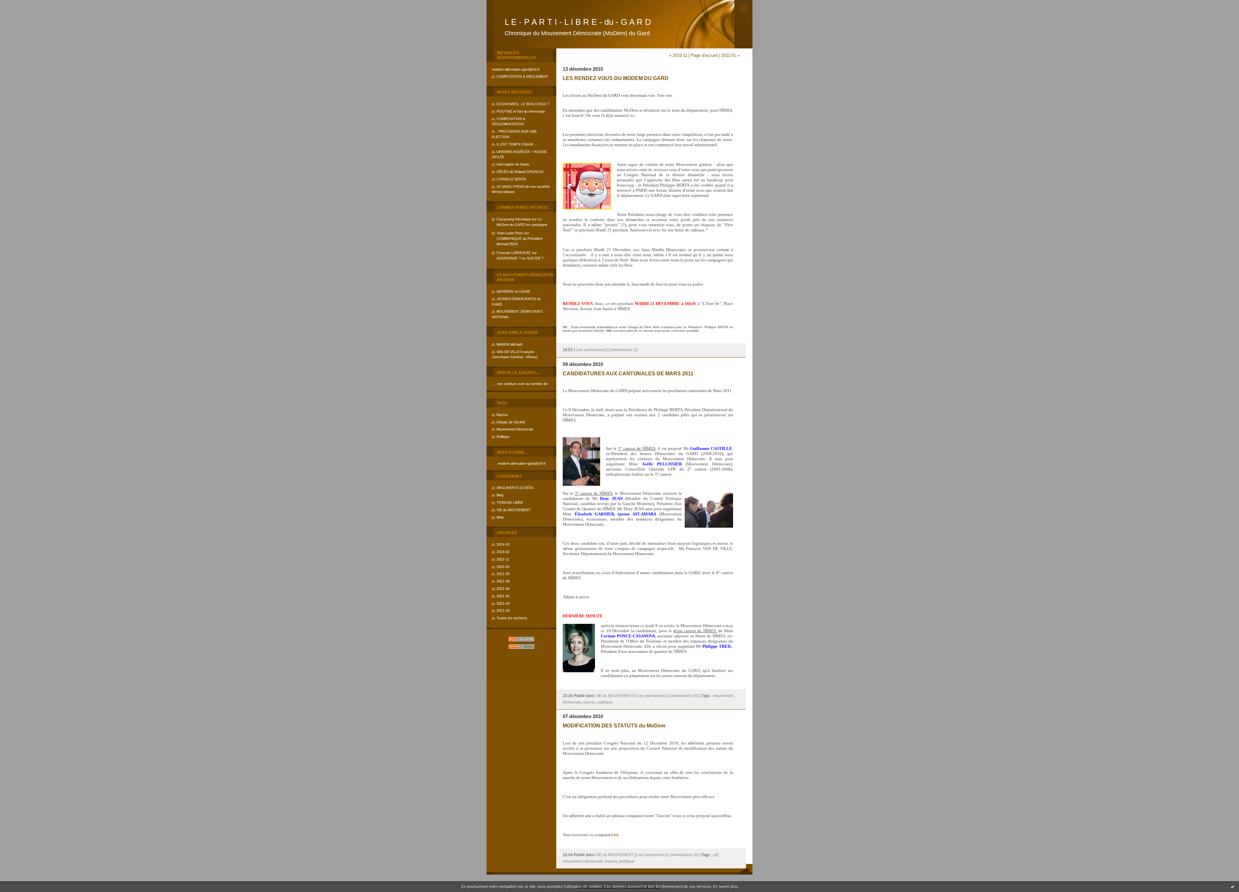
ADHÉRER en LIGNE (513, 291)
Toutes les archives (512, 618)
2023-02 (503, 552)
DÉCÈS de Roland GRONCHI (520, 172)
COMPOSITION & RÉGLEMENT (522, 76)
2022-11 (503, 559)
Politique (503, 437)
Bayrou (502, 415)
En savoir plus (725, 886)
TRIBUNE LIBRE (510, 502)
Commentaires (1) (622, 350)
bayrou (589, 702)
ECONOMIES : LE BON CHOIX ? (523, 104)
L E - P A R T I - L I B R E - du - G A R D (578, 21)
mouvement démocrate (583, 861)
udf (715, 855)
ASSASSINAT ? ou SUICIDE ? (520, 258)
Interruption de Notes (513, 164)
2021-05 (503, 596)
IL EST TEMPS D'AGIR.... (517, 144)
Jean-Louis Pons (510, 233)
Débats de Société (511, 422)
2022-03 (503, 567)
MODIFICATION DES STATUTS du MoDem (614, 725)
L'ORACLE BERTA (511, 179)
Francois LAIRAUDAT (514, 253)
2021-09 (503, 574)
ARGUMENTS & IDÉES (515, 488)
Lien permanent (589, 350)
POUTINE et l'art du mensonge (521, 111)
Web (500, 517)
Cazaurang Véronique (514, 219)
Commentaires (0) (683, 696)
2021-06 (503, 589)
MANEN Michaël (509, 344)
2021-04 (503, 603)
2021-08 (503, 581)
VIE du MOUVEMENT (514, 510)
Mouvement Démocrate (515, 429)
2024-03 (503, 544)
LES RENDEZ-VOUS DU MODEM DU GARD (616, 78)
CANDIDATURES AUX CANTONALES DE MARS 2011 (628, 373)
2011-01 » (730, 55)
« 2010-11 (678, 55)
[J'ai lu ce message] (1232, 886)
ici (616, 834)
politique (605, 702)
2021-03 (503, 611)
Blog (500, 495)
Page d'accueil (704, 55)
